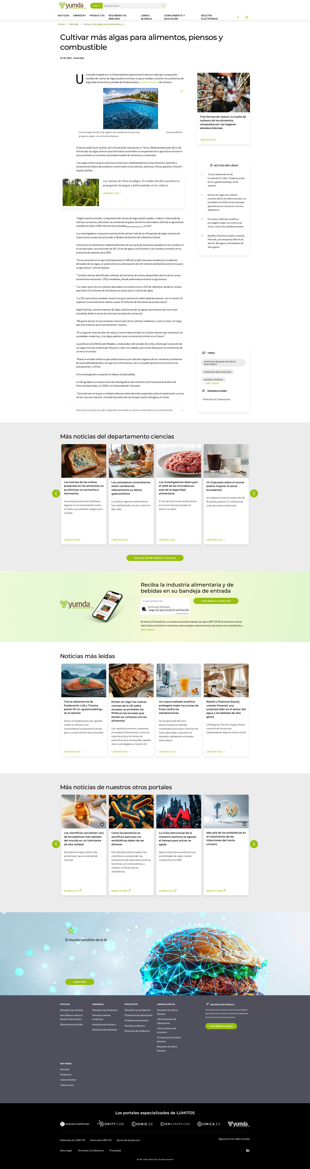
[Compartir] (237, 17)
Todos (95, 5)
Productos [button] (97, 15)
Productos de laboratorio (139, 1015)
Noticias (64, 1069)
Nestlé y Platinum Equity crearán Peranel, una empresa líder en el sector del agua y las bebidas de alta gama (226, 241)
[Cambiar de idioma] (246, 17)
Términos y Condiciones (91, 1150)
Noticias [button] (63, 15)
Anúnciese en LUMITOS (72, 1140)
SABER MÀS (79, 981)
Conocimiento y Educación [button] (174, 17)
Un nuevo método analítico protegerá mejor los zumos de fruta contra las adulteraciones (225, 222)
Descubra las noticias (71, 1010)
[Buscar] (163, 6)
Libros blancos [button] (146, 17)
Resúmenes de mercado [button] (118, 17)
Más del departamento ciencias (155, 558)
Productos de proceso (137, 1020)
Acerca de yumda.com (128, 1140)
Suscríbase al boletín (216, 601)
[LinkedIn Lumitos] (247, 1150)
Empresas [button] (79, 15)
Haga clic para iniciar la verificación (169, 610)
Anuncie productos (135, 1025)
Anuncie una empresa (104, 1024)
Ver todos (213, 383)
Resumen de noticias (71, 1024)
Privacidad (115, 1150)
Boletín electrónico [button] (209, 17)
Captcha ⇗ (182, 613)
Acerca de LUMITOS (101, 1140)
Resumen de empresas (104, 1029)
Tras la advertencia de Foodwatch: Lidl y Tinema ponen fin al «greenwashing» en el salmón (226, 180)
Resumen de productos (137, 1030)
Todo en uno (67, 1085)
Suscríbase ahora (221, 1026)
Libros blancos (68, 1079)
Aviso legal (66, 1150)
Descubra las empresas (105, 1010)
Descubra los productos (137, 1010)
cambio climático (149, 82)
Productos (66, 1074)
